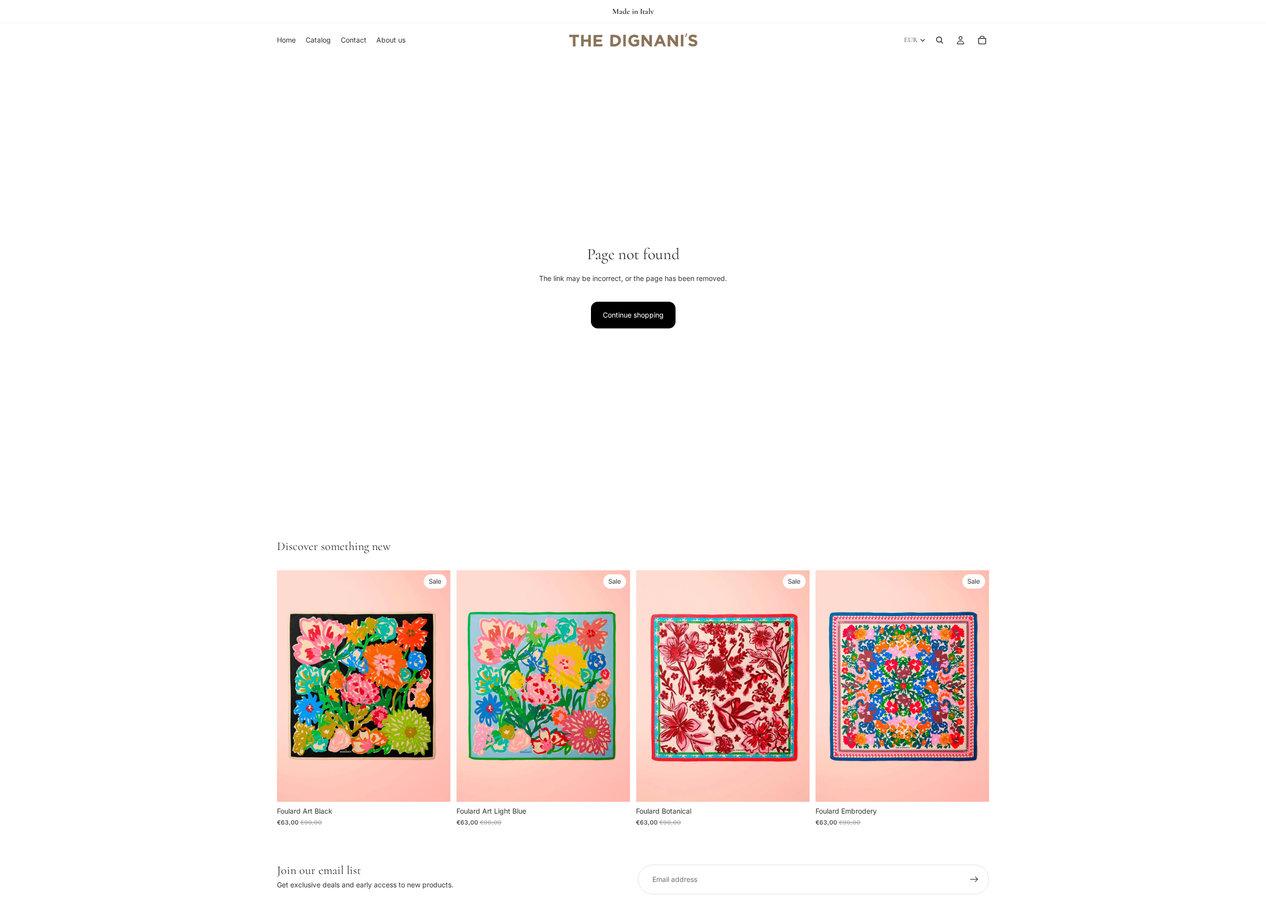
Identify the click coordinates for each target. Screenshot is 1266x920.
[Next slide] (436, 686)
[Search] (939, 40)
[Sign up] (974, 879)
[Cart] (982, 40)
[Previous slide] (292, 686)
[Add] (435, 787)
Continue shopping (633, 315)
